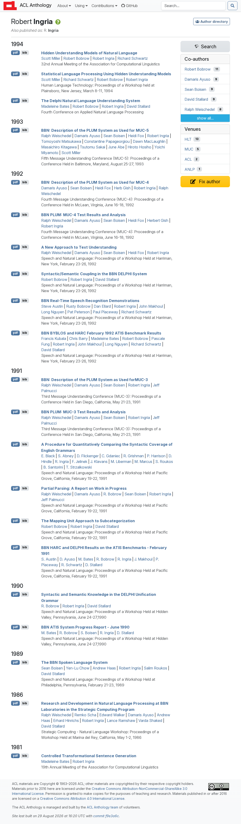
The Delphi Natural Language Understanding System (90, 100)
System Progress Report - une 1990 (85, 627)
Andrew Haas (104, 668)
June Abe (116, 147)
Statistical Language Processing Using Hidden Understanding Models (106, 74)
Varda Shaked (150, 720)
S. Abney (66, 456)
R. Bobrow (112, 494)
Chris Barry (78, 338)
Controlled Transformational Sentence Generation (88, 755)
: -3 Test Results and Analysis (83, 412)
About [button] (62, 5)
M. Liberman (121, 461)
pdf (15, 52)
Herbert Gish (157, 220)
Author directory (214, 22)
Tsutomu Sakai (92, 147)
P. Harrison (156, 456)
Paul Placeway (105, 312)
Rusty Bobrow (78, 306)
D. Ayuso (67, 559)
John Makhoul (151, 306)
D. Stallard (93, 564)
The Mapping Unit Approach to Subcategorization (88, 520)
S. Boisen (88, 632)
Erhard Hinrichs (66, 720)
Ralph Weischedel (56, 135)
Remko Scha (85, 715)
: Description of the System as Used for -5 (95, 130)
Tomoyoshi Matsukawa (61, 141)
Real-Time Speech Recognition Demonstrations (90, 300)
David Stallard (138, 106)
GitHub (132, 5)
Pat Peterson (78, 312)
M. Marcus (143, 461)
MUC (189, 149)
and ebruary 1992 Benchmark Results (101, 332)
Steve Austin (52, 306)
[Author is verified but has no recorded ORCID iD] (57, 21)
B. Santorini (53, 467)
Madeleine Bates (55, 106)
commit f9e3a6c (106, 816)
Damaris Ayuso (87, 135)
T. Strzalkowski (79, 467)
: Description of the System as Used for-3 (94, 379)
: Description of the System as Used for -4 (95, 182)
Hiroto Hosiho (139, 147)
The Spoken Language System (74, 662)
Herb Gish (122, 188)
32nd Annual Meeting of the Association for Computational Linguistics (100, 64)
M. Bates (85, 559)
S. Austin (48, 559)
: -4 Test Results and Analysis (83, 214)
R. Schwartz (71, 564)
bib (24, 52)
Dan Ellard (102, 306)
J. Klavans (99, 461)
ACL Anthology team (102, 807)
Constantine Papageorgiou (107, 141)
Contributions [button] (103, 5)
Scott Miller (50, 58)
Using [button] (79, 5)
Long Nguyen (52, 312)
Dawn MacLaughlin (149, 141)
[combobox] (193, 5)
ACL (188, 159)
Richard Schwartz (132, 58)
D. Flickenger (88, 456)
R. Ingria (62, 461)
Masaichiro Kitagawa (59, 147)
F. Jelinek (79, 461)
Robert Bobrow (76, 58)
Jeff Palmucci (52, 499)
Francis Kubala (53, 338)
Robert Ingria (103, 58)
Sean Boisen (114, 135)
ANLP (190, 169)
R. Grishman (133, 456)
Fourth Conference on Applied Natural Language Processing (92, 112)
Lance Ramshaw (121, 720)
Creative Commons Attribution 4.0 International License (82, 798)
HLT (188, 139)
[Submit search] (232, 5)
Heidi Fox (136, 135)
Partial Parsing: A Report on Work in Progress (84, 488)
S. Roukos (164, 461)
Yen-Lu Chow (77, 668)
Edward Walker (112, 715)
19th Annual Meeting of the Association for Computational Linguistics (99, 767)
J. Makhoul (143, 559)
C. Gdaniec (111, 456)
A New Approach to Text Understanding (78, 247)
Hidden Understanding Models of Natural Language (89, 52)
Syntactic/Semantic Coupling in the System (94, 273)
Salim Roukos (155, 668)
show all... (205, 118)
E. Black (48, 456)
